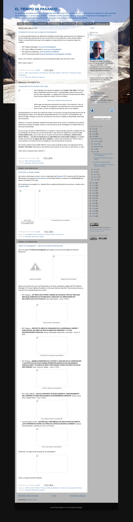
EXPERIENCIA (55, 24)
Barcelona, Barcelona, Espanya (35, 77)
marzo (96, 174)
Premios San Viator (35, 161)
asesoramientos (34, 73)
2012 (94, 188)
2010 (94, 193)
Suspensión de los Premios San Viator (33, 86)
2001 (94, 216)
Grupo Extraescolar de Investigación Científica (55, 54)
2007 (94, 201)
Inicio (54, 496)
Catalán (92, 28)
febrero (96, 177)
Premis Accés (59, 234)
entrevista (40, 234)
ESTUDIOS (30, 24)
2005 (94, 206)
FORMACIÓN (41, 24)
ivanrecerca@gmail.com (97, 98)
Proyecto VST (61, 176)
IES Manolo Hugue (75, 73)
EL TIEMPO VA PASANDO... (37, 9)
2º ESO (36, 488)
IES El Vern (65, 73)
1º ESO (27, 488)
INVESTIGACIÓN (69, 24)
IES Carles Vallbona (55, 73)
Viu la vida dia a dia (42, 178)
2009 (94, 195)
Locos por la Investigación (47, 47)
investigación (22, 75)
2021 (94, 129)
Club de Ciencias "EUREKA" (49, 52)
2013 (94, 185)
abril (95, 172)
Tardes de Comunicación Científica (71, 488)
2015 (26, 73)
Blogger (80, 507)
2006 (94, 203)
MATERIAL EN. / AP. (101, 24)
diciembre (97, 139)
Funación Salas (23, 186)
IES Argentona (43, 73)
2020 (94, 131)
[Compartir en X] (49, 70)
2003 (94, 211)
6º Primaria (42, 488)
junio (95, 151)
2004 (94, 208)
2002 (94, 213)
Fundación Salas (49, 234)
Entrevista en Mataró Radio (29, 172)
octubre (96, 144)
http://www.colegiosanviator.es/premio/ (60, 100)
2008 (94, 198)
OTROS (80, 24)
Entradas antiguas (77, 496)
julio (95, 149)
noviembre (97, 141)
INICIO (21, 24)
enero (96, 179)
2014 (94, 183)
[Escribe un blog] (47, 70)
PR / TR (89, 24)
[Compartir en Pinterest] (52, 70)
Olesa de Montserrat (53, 488)
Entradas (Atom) (32, 500)
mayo (95, 169)
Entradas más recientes (28, 496)
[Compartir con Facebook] (51, 70)
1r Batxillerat (29, 234)
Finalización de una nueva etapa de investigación (37, 32)
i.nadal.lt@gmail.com (96, 95)
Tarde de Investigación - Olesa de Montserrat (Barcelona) (40, 246)
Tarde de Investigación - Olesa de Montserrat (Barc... (103, 165)
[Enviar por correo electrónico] (45, 70)
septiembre (97, 146)
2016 (94, 134)
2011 (93, 190)
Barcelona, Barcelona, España (34, 163)
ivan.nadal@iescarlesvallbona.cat (100, 102)
